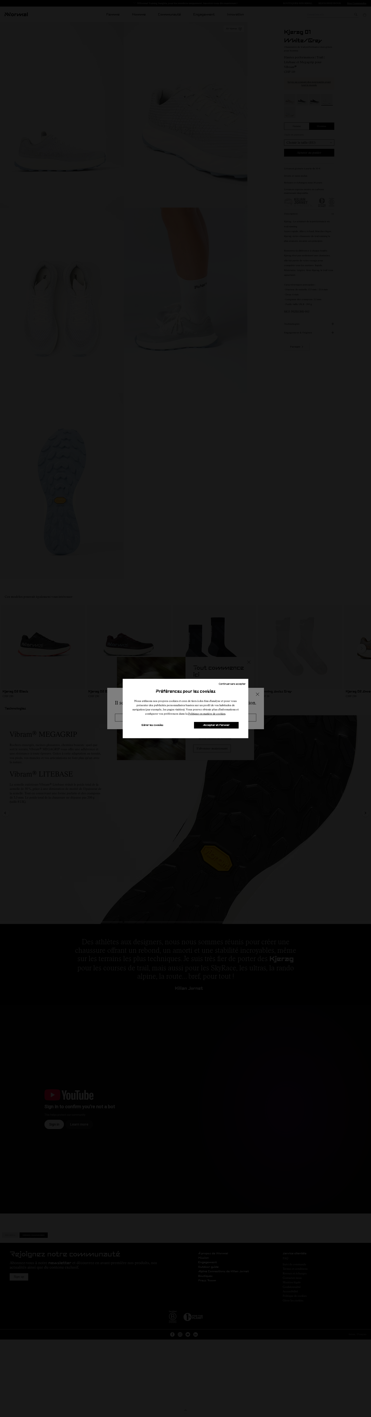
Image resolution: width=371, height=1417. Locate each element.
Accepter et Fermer (216, 725)
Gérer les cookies (152, 725)
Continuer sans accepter (232, 684)
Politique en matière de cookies (206, 713)
